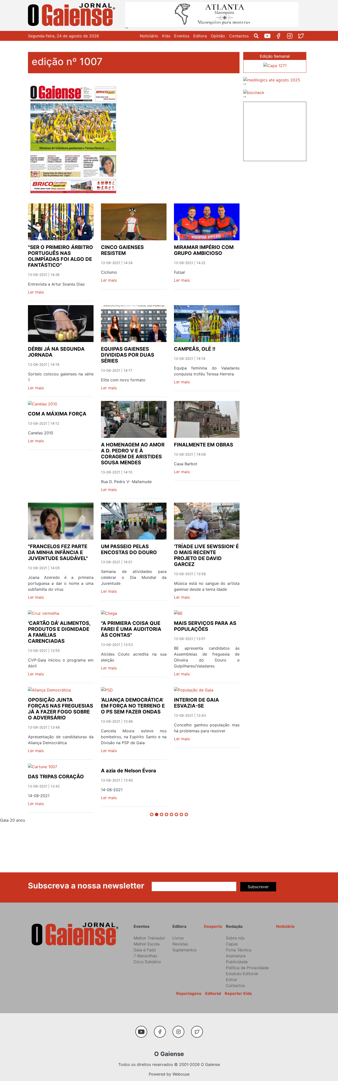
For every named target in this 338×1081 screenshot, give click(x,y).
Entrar (231, 979)
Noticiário (149, 35)
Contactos (239, 35)
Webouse (181, 1074)
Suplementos (184, 949)
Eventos (181, 35)
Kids (166, 35)
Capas (232, 943)
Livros (178, 937)
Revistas (180, 943)
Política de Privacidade (247, 967)
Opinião (218, 35)
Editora (200, 35)
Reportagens (188, 993)
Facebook (280, 35)
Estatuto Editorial (242, 973)
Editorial (213, 993)
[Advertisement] (274, 130)
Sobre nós (235, 937)
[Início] (72, 15)
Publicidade (237, 961)
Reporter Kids (238, 993)
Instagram (291, 35)
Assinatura (235, 955)
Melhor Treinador (149, 937)
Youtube (269, 35)
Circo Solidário (147, 961)
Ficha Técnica (238, 949)
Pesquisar (258, 35)
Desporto (213, 926)
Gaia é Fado (145, 949)
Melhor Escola (147, 943)
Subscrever (258, 886)
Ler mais (36, 292)
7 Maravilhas (145, 955)
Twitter (302, 35)
